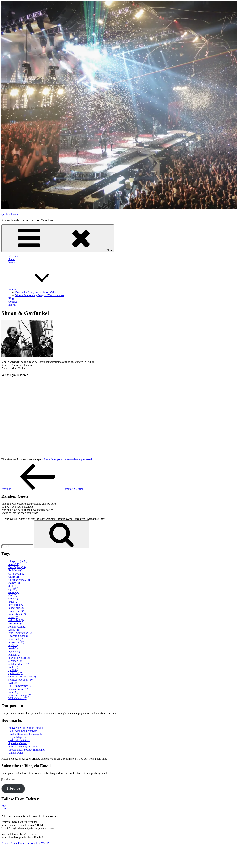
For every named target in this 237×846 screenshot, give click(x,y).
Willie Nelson (17, 698)
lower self (15, 639)
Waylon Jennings (19, 695)
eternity (14, 592)
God (12, 595)
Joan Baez (15, 623)
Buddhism (15, 570)
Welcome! (13, 256)
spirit (13, 670)
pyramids (15, 651)
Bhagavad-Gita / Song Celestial (25, 727)
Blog (11, 298)
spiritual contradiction (22, 676)
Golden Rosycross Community (25, 734)
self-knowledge (18, 664)
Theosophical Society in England (26, 749)
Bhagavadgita (17, 561)
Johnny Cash (17, 626)
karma (14, 629)
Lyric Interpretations (19, 740)
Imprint (12, 304)
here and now (17, 604)
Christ (13, 576)
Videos (12, 289)
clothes (14, 582)
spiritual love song (20, 679)
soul (13, 667)
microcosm (16, 642)
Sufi (12, 682)
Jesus (13, 617)
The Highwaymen (20, 685)
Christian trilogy (19, 579)
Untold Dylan (15, 752)
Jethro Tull (16, 620)
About (11, 259)
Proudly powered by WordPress (35, 842)
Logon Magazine (17, 737)
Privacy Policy (9, 842)
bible (13, 564)
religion (14, 654)
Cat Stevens (16, 573)
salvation (15, 660)
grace (13, 601)
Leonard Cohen (18, 635)
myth (13, 645)
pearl (13, 648)
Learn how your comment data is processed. (68, 459)
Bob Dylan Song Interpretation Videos (36, 292)
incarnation (17, 614)
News (11, 262)
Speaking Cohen (17, 743)
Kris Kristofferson (20, 632)
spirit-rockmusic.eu (11, 214)
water (13, 692)
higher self (16, 607)
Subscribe (13, 788)
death (13, 586)
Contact (12, 301)
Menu (109, 250)
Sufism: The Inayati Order (22, 746)
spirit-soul (15, 673)
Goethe (14, 598)
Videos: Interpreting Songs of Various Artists (39, 295)
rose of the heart (19, 657)
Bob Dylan (17, 567)
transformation (18, 688)
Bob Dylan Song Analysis (22, 730)
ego (12, 589)
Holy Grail (16, 611)
